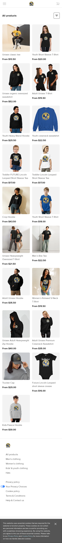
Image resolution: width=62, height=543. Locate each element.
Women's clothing (15, 463)
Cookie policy (13, 491)
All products (12, 454)
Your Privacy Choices (16, 486)
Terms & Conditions (15, 495)
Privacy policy (13, 482)
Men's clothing (13, 459)
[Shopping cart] (58, 3)
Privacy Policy (13, 536)
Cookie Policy (27, 536)
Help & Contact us (15, 500)
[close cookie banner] (55, 524)
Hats (8, 472)
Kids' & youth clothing (17, 468)
